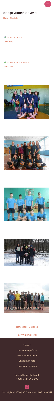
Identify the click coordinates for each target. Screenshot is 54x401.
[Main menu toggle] (47, 4)
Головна (27, 345)
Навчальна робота (27, 350)
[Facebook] (27, 387)
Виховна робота (27, 360)
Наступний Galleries (27, 334)
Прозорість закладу (27, 366)
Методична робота (27, 355)
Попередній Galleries (27, 326)
